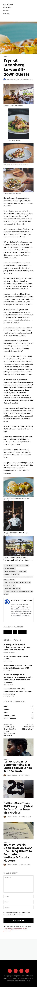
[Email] (20, 632)
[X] (17, 618)
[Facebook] (12, 618)
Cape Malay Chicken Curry (28, 728)
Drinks (5, 801)
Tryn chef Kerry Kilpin (12, 588)
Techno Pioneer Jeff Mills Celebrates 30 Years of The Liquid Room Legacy (17, 691)
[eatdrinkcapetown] (4, 79)
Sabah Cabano (12, 775)
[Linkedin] (15, 632)
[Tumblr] (24, 632)
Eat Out (6, 56)
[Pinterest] (21, 971)
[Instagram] (15, 618)
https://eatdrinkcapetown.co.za (19, 604)
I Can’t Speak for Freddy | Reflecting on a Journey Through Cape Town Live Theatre (17, 647)
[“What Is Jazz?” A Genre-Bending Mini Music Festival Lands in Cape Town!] (18, 747)
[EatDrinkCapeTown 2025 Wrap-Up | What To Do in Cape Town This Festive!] (18, 789)
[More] (29, 632)
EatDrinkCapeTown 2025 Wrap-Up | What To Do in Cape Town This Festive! (18, 808)
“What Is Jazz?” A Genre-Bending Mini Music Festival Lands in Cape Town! (17, 766)
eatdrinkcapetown (13, 79)
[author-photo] (4, 775)
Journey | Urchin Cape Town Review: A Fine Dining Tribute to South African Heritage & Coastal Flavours (17, 852)
